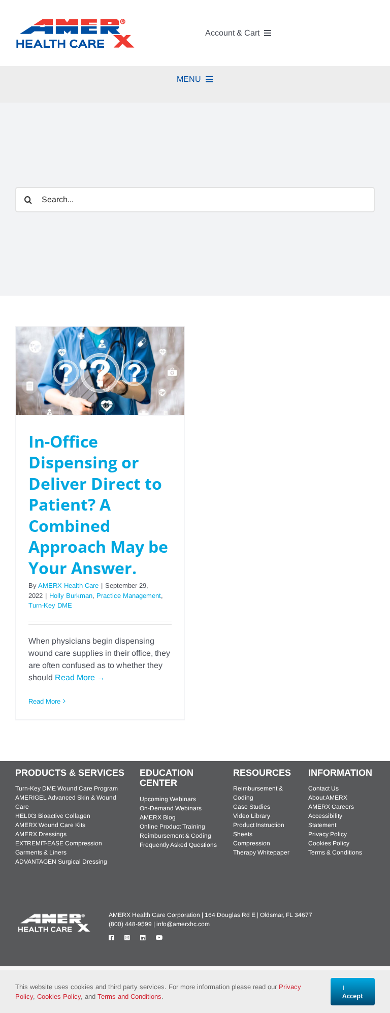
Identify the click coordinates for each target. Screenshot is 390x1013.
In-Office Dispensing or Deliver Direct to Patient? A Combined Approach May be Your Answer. (98, 504)
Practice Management (128, 595)
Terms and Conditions (129, 996)
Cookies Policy (328, 843)
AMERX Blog (158, 817)
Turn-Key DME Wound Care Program (66, 788)
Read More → (80, 677)
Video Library (251, 815)
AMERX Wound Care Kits (50, 825)
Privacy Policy (327, 834)
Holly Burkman (70, 595)
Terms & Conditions (335, 852)
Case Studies (251, 806)
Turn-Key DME (50, 605)
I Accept (352, 991)
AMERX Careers (331, 806)
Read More (44, 701)
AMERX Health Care (68, 585)
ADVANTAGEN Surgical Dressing (61, 861)
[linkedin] (143, 938)
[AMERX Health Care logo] (53, 915)
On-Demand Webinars (171, 808)
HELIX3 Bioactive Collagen (52, 815)
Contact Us (323, 788)
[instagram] (127, 938)
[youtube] (159, 938)
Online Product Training (172, 826)
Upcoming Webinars (168, 799)
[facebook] (111, 938)
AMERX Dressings (41, 834)
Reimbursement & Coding (175, 835)
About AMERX (327, 797)
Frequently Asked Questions (178, 844)
